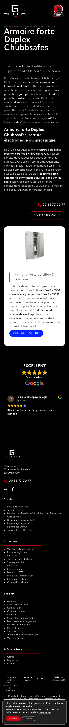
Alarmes (11, 601)
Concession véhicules (18, 582)
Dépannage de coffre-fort (20, 520)
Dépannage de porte (18, 523)
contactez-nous (26, 333)
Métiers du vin (14, 569)
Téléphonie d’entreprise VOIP (22, 635)
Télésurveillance (15, 510)
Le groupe (12, 660)
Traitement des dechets (19, 559)
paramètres (45, 712)
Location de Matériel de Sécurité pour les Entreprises (34, 513)
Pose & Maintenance (17, 507)
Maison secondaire (17, 579)
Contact (11, 664)
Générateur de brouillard (20, 618)
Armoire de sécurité (17, 605)
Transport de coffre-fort (19, 530)
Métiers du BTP (15, 572)
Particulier (12, 566)
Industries (12, 556)
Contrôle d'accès (16, 611)
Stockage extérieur (17, 562)
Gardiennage (14, 517)
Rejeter (28, 719)
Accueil (7, 27)
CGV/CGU (42, 679)
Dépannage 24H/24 (17, 527)
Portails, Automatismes (19, 625)
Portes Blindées (15, 628)
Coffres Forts (14, 608)
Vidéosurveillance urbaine (20, 549)
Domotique (13, 615)
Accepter (13, 719)
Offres (10, 657)
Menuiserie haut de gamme (21, 621)
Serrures (11, 631)
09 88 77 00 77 (54, 205)
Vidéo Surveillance (16, 638)
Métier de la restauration (20, 576)
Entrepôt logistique (17, 552)
